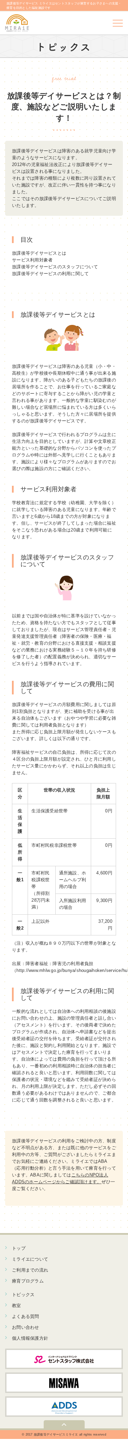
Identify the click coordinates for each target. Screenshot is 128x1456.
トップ (19, 1248)
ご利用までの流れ (30, 1270)
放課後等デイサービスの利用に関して (50, 273)
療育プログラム (28, 1281)
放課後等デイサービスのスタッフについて (55, 266)
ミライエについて (30, 1259)
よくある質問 (25, 1316)
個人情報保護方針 (30, 1338)
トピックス (23, 1294)
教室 (16, 1305)
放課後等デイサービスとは (39, 253)
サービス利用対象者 (32, 259)
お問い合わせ (25, 1327)
